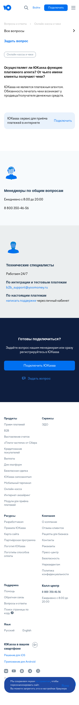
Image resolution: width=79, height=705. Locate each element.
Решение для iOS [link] (14, 655)
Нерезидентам (51, 564)
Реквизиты (48, 546)
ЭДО (45, 424)
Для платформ (13, 464)
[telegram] (30, 670)
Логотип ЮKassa (14, 546)
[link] (36, 7)
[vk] (6, 671)
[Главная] (7, 8)
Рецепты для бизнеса (55, 534)
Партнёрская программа (19, 540)
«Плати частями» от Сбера (20, 442)
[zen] (21, 670)
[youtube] (13, 670)
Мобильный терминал (17, 482)
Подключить (63, 121)
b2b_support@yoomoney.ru (27, 287)
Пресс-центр (50, 552)
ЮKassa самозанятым (18, 476)
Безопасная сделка (16, 470)
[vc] (38, 670)
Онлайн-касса (13, 489)
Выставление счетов (17, 436)
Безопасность (50, 558)
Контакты (48, 540)
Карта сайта (11, 534)
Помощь (9, 591)
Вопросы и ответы (15, 603)
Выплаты (9, 458)
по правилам (43, 681)
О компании (49, 521)
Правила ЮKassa (15, 528)
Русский (9, 630)
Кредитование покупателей (13, 450)
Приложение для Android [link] (19, 661)
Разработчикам (13, 521)
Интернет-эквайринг (17, 495)
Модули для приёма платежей (16, 503)
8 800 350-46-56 (51, 591)
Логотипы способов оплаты (16, 554)
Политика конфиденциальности (55, 572)
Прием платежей (14, 424)
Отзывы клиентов (53, 528)
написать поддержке (21, 300)
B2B (6, 430)
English (26, 630)
